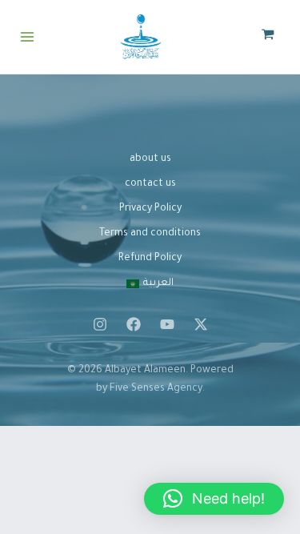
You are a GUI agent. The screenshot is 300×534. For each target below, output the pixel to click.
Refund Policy (150, 258)
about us (150, 159)
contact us (150, 184)
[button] (214, 499)
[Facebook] (133, 324)
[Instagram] (100, 324)
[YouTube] (167, 324)
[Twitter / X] (201, 324)
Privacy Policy (150, 209)
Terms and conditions (150, 233)
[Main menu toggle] (27, 37)
